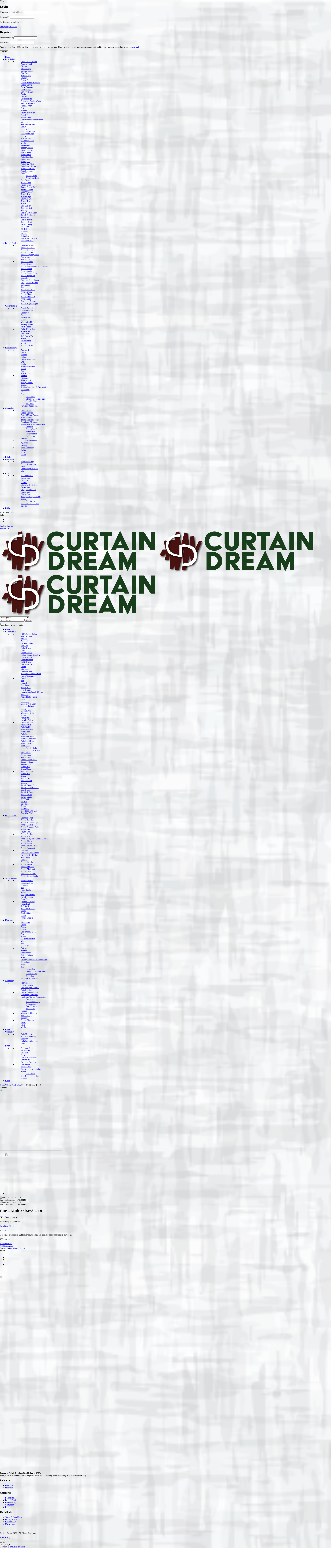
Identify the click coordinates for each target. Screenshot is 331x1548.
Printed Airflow (27, 262)
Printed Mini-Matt (28, 296)
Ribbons (24, 378)
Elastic (23, 364)
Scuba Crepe (26, 196)
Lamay (23, 127)
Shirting (24, 210)
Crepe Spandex (27, 87)
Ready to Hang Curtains (30, 496)
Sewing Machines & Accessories (34, 387)
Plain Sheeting (26, 417)
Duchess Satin (26, 99)
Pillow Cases (26, 494)
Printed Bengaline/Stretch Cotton (34, 266)
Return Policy (10, 1522)
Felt (22, 108)
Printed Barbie (26, 264)
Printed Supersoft (28, 275)
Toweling (24, 231)
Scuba (23, 203)
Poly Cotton (26, 180)
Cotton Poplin (26, 80)
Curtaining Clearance (29, 422)
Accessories (25, 350)
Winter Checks (27, 345)
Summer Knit (26, 222)
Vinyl (23, 471)
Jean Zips (30, 403)
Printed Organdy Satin (30, 255)
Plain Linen (25, 159)
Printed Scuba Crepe (29, 273)
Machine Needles (28, 366)
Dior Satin (25, 96)
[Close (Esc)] (9, 1540)
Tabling (24, 445)
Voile (23, 452)
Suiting (24, 287)
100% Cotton (26, 410)
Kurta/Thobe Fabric (29, 124)
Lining (23, 136)
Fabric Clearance (28, 103)
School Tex (25, 194)
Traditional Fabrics (28, 301)
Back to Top (5, 1537)
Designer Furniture (28, 489)
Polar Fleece (26, 327)
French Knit (26, 115)
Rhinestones (26, 380)
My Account (10, 1524)
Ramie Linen (26, 182)
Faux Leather (26, 106)
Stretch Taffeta (27, 220)
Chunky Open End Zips (36, 399)
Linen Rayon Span (28, 131)
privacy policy (135, 47)
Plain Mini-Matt (27, 164)
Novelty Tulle (31, 175)
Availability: (5, 1222)
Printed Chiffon (27, 252)
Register (4, 52)
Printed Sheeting (27, 448)
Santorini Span (27, 189)
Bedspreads (25, 478)
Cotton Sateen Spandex (30, 82)
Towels (24, 506)
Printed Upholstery (28, 464)
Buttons (24, 355)
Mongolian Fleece (28, 322)
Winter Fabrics (11, 1085)
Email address (6, 38)
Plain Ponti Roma (28, 168)
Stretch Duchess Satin (30, 215)
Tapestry (24, 466)
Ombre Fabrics (27, 150)
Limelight (25, 129)
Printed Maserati (27, 294)
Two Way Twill (27, 241)
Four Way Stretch (28, 113)
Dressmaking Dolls (28, 359)
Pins (22, 371)
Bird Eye (24, 73)
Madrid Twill (26, 138)
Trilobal (24, 234)
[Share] (6, 1540)
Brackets (29, 427)
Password (4, 17)
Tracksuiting (26, 341)
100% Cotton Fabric (29, 61)
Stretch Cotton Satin (29, 213)
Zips (22, 394)
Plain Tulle (25, 173)
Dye (22, 362)
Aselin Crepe (26, 68)
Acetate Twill (26, 64)
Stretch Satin (26, 217)
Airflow (24, 66)
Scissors (24, 385)
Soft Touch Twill (28, 336)
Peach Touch (26, 152)
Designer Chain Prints (30, 280)
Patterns (24, 375)
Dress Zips (30, 396)
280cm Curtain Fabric (30, 420)
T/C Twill (25, 227)
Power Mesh (26, 257)
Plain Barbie (26, 155)
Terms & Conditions (13, 1517)
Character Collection (29, 485)
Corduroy (25, 313)
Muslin (23, 143)
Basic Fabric (10, 1498)
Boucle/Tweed (27, 308)
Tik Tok (24, 229)
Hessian (24, 438)
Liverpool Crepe (27, 134)
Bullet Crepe (26, 75)
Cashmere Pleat (27, 310)
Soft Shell (25, 334)
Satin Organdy (27, 192)
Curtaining (9, 1505)
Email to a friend (7, 1226)
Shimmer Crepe (27, 199)
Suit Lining (25, 285)
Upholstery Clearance (29, 469)
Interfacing (25, 122)
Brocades (24, 278)
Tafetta (23, 450)
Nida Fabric (25, 145)
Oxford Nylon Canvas (30, 415)
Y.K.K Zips (25, 373)
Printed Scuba (26, 271)
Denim (23, 94)
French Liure (26, 117)
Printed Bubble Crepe (29, 250)
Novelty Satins (27, 148)
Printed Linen (26, 268)
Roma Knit (25, 331)
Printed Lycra (26, 292)
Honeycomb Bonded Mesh (32, 120)
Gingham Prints (27, 245)
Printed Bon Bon (28, 248)
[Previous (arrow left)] (1, 1542)
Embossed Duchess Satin (31, 101)
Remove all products (16, 1547)
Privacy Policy (11, 1519)
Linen (7, 1507)
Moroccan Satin (27, 141)
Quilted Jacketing (28, 329)
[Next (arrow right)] (4, 1542)
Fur (22, 315)
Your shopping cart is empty (11, 625)
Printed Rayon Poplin (29, 303)
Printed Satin (26, 299)
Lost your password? (8, 26)
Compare (3, 1547)
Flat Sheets (30, 501)
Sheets (23, 499)
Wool (23, 392)
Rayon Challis (26, 259)
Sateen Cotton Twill (29, 187)
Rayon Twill (26, 185)
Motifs (23, 369)
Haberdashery (11, 1502)
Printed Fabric (11, 1500)
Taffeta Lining (26, 224)
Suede (23, 338)
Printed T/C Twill (28, 289)
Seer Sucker (26, 206)
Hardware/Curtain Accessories (33, 424)
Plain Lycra (25, 161)
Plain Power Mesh (28, 166)
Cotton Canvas (27, 413)
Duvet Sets (25, 487)
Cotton (23, 357)
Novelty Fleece (27, 324)
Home (2, 1085)
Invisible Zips (31, 401)
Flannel (24, 110)
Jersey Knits (26, 317)
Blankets (24, 480)
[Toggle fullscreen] (4, 1540)
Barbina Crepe (27, 71)
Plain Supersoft (27, 171)
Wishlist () (4, 528)
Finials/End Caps (33, 429)
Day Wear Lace (27, 92)
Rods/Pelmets (31, 434)
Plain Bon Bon (27, 157)
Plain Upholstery (27, 462)
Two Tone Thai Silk (29, 238)
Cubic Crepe (26, 89)
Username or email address (12, 12)
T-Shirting (25, 236)
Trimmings (25, 389)
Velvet (23, 343)
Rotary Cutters (27, 382)
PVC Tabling (26, 443)
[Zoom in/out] (1, 1540)
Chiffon (24, 78)
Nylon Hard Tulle (33, 178)
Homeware (25, 492)
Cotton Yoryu (26, 85)
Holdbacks (30, 436)
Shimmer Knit (26, 208)
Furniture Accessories (29, 406)
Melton (24, 320)
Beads (23, 352)
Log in (19, 22)
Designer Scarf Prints (29, 282)
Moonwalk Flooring (29, 441)
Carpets (24, 482)
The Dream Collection (30, 503)
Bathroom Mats (27, 476)
